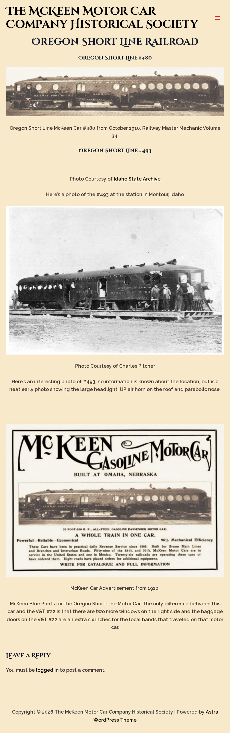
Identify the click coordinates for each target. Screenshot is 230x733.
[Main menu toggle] (217, 18)
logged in (47, 670)
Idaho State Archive (137, 179)
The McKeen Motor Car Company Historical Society (102, 18)
